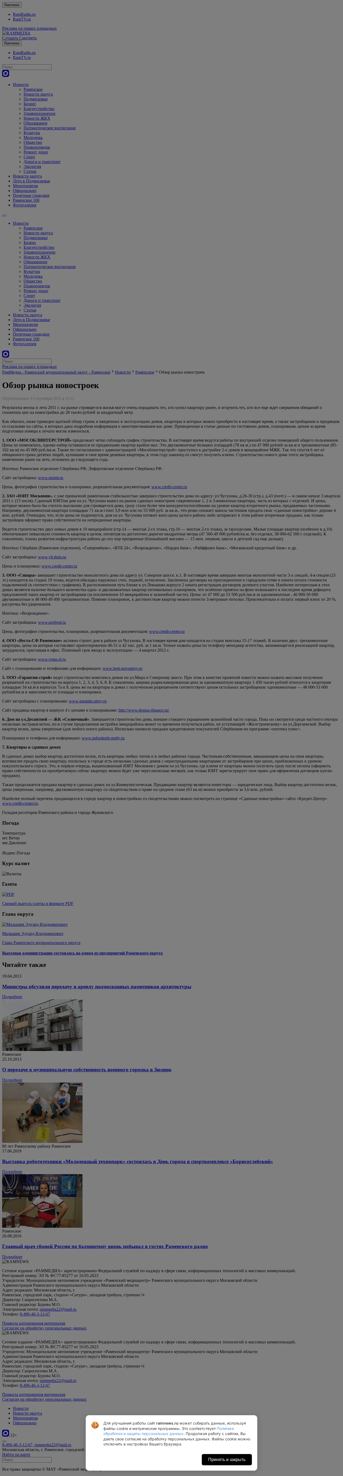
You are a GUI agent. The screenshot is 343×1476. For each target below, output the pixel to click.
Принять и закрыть (226, 1459)
